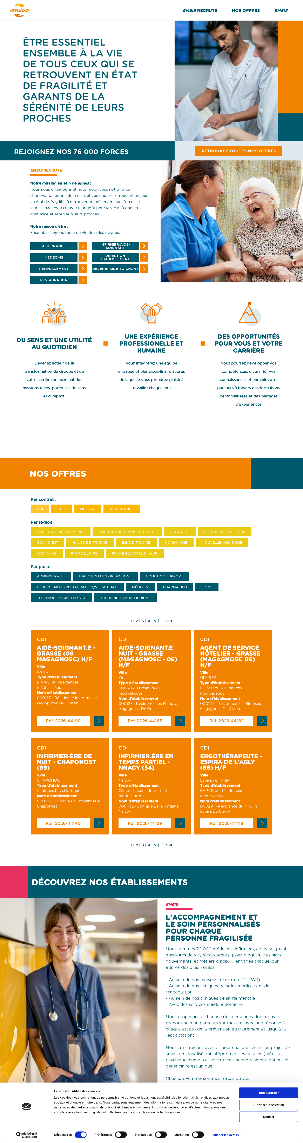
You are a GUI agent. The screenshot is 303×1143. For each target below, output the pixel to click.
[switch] (121, 1134)
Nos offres (246, 10)
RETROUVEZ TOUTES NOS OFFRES (239, 151)
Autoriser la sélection (268, 1105)
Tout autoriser (268, 1092)
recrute (200, 10)
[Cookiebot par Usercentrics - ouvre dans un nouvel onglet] (27, 1135)
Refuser (268, 1117)
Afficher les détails (225, 1135)
